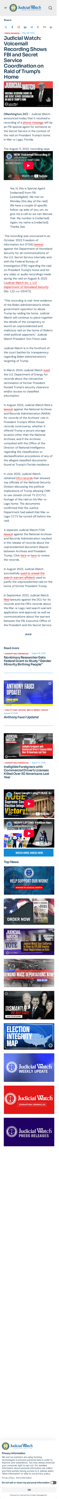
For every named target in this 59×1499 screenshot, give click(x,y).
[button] (6, 8)
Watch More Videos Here (29, 852)
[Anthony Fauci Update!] (28, 693)
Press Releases (12, 33)
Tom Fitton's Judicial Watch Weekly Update (26, 710)
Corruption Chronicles (17, 654)
